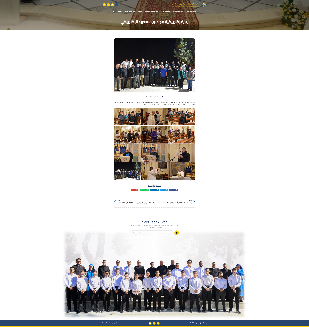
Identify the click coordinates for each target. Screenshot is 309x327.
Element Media (106, 323)
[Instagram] (108, 4)
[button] (173, 190)
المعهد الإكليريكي (192, 11)
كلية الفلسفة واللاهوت (151, 11)
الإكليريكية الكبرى (165, 11)
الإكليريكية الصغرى (178, 11)
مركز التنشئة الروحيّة (130, 11)
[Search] (116, 4)
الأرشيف (119, 11)
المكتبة (140, 11)
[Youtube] (104, 4)
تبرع (114, 11)
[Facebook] (112, 4)
